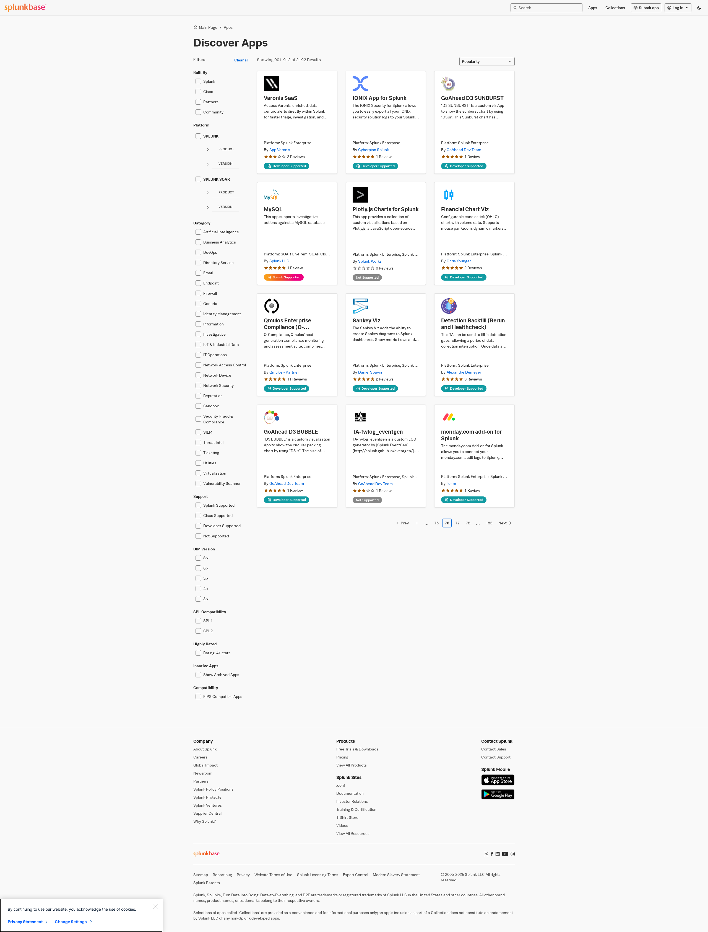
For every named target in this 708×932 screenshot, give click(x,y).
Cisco (208, 91)
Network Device (217, 375)
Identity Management (222, 313)
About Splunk (205, 749)
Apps (228, 27)
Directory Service (218, 262)
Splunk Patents (206, 882)
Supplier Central (207, 813)
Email (208, 272)
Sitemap (200, 874)
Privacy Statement (25, 921)
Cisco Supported (218, 515)
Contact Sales (493, 749)
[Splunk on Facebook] (492, 854)
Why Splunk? (204, 821)
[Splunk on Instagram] (513, 854)
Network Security (218, 385)
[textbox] (549, 7)
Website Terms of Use (273, 874)
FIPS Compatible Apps (222, 696)
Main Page (208, 27)
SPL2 (208, 630)
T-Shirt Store (347, 817)
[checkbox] (198, 81)
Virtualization (214, 473)
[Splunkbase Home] (25, 7)
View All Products (351, 765)
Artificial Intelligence (221, 231)
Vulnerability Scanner (222, 483)
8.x (205, 557)
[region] (81, 915)
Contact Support (496, 757)
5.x (205, 578)
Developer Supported (222, 525)
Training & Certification (356, 809)
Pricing (342, 757)
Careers (200, 757)
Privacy (243, 874)
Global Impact (205, 765)
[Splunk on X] (486, 854)
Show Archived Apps (221, 674)
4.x (205, 588)
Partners (210, 101)
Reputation (213, 395)
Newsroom (202, 773)
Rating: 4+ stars (216, 652)
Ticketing (211, 452)
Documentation (350, 793)
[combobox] (487, 61)
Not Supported (216, 536)
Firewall (210, 293)
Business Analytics (219, 242)
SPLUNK (210, 136)
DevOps (210, 252)
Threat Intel (213, 442)
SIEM (207, 432)
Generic (210, 303)
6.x (205, 568)
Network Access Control (224, 365)
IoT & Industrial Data (221, 344)
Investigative (214, 334)
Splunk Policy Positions (213, 789)
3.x (205, 598)
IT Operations (215, 354)
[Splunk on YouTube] (505, 854)
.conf (340, 785)
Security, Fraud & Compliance (218, 419)
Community (213, 112)
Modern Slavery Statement (396, 874)
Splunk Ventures (207, 805)
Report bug (222, 874)
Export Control (355, 874)
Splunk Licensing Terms (317, 874)
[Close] (155, 906)
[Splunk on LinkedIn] (497, 854)
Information (213, 324)
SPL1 (208, 620)
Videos (342, 825)
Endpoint (211, 283)
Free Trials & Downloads (357, 749)
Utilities (209, 462)
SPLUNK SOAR (216, 179)
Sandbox (211, 405)
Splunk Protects (207, 797)
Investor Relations (352, 801)
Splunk (209, 81)
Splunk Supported (219, 505)
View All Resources (352, 833)
